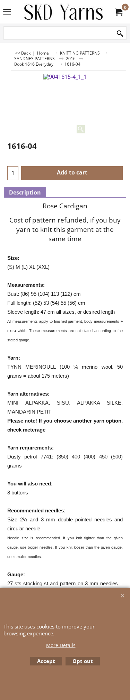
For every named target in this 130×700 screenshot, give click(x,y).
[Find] (120, 33)
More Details (61, 645)
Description (25, 192)
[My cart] (118, 12)
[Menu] (7, 12)
